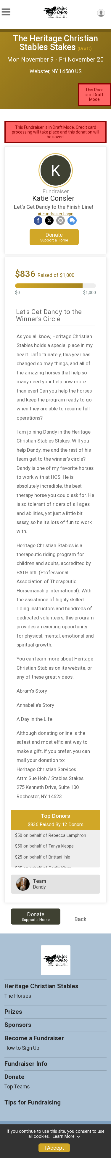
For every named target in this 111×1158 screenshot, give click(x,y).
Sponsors (17, 1024)
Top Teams (17, 1087)
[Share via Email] (60, 220)
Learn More (64, 1136)
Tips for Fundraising (32, 1102)
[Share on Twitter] (49, 220)
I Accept (54, 1148)
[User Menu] (101, 13)
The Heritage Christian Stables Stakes (55, 42)
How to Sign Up (21, 1048)
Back (80, 919)
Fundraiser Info (25, 1063)
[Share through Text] (72, 220)
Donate (54, 237)
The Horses (17, 996)
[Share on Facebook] (38, 220)
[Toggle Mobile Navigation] (6, 12)
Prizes (13, 1011)
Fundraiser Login (57, 213)
